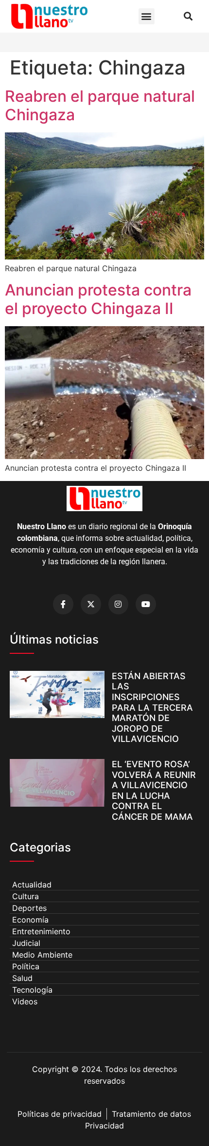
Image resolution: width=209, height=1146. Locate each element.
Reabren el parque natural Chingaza (100, 105)
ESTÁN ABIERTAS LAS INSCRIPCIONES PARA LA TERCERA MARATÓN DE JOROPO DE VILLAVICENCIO (152, 707)
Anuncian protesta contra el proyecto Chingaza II (98, 299)
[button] (147, 16)
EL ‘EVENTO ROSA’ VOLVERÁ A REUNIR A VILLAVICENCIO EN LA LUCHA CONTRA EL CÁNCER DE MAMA (154, 790)
